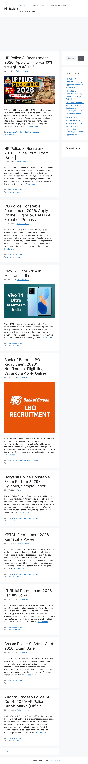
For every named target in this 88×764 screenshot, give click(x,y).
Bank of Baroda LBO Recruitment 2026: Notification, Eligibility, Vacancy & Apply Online (25, 366)
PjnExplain (11, 8)
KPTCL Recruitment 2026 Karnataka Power (26, 536)
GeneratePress (55, 761)
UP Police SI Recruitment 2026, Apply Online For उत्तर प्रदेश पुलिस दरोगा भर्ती (28, 62)
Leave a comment (13, 192)
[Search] (81, 58)
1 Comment (11, 520)
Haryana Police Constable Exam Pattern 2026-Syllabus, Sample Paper (27, 481)
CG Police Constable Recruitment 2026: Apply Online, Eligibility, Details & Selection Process (27, 213)
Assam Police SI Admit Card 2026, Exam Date (28, 645)
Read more (33, 126)
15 (13, 752)
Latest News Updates (58, 5)
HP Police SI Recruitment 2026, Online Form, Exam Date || (26, 153)
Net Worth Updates (27, 12)
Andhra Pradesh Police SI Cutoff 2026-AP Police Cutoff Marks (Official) (26, 701)
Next (19, 752)
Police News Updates (37, 5)
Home (22, 5)
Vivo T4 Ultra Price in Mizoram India (22, 273)
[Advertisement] (44, 33)
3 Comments (11, 134)
